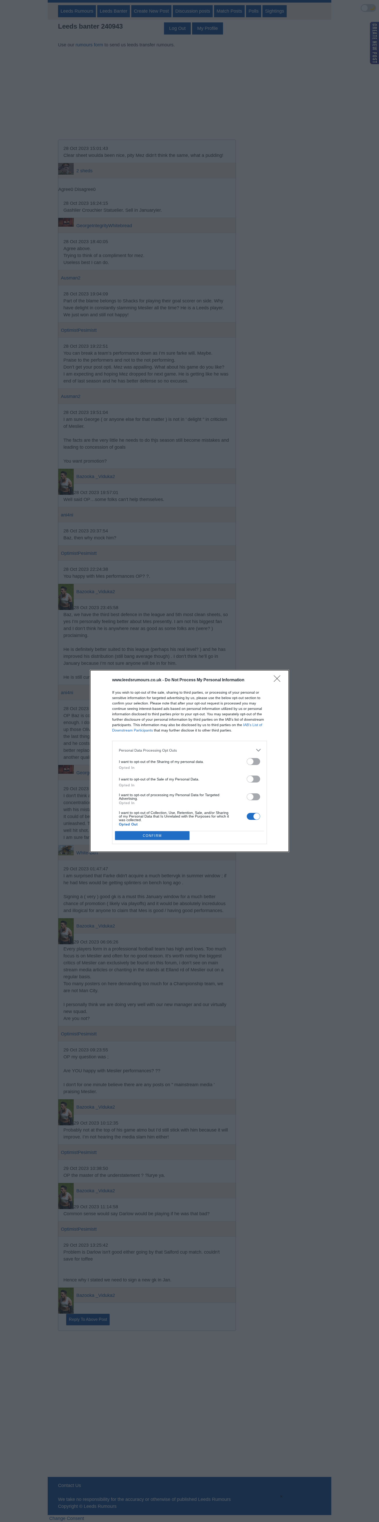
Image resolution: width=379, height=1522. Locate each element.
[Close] (279, 680)
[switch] (253, 761)
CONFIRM (152, 836)
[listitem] (189, 750)
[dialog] (189, 761)
